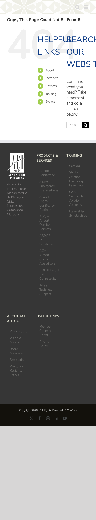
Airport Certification (47, 173)
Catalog (74, 166)
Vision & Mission (15, 340)
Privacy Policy (44, 344)
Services (51, 86)
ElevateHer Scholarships (78, 213)
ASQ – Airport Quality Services (45, 222)
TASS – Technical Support (45, 289)
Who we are (18, 331)
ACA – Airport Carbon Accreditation (48, 257)
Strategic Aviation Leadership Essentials (76, 179)
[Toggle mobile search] (77, 7)
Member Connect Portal (45, 330)
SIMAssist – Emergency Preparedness (48, 186)
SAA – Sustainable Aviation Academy (77, 198)
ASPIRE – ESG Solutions (46, 240)
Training (50, 94)
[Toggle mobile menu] (86, 7)
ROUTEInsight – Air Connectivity (48, 274)
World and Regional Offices (17, 370)
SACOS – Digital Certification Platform (47, 203)
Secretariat (17, 360)
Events (50, 101)
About (49, 70)
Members (51, 78)
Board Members (16, 351)
